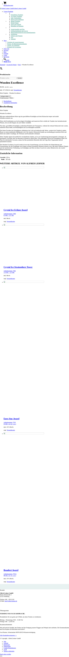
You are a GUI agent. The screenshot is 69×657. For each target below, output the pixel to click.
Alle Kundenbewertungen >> (8, 635)
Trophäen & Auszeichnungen (15, 42)
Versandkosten (17, 90)
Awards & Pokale (11, 64)
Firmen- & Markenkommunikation (17, 44)
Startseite (2, 64)
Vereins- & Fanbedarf (13, 45)
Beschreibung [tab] (7, 101)
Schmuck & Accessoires (14, 47)
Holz (19, 64)
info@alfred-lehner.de (11, 601)
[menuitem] (36, 25)
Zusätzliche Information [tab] (10, 102)
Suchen (20, 78)
